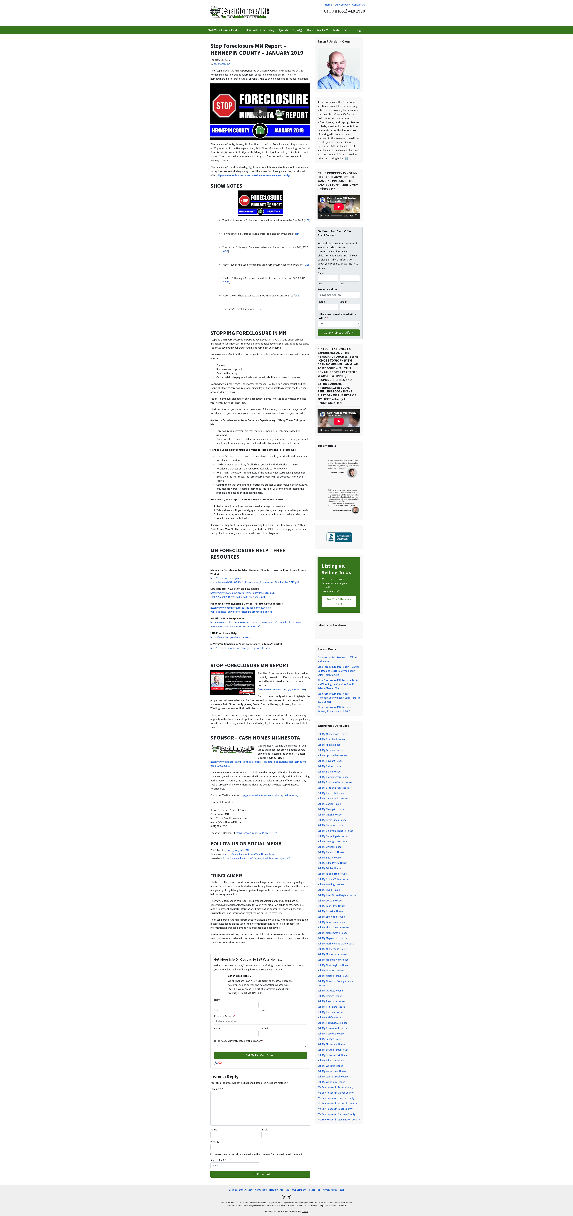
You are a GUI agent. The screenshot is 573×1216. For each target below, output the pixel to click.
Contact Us (358, 5)
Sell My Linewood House (331, 917)
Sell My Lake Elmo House (331, 906)
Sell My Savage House (330, 1039)
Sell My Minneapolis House (332, 734)
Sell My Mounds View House (333, 960)
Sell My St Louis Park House (333, 1055)
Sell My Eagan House (329, 858)
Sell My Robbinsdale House (332, 1023)
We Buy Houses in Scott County (335, 1109)
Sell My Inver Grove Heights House (337, 895)
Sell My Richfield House (330, 1017)
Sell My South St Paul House (333, 1050)
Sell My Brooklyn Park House (333, 788)
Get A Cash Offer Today (259, 30)
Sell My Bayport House (330, 761)
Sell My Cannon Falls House (333, 798)
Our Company (342, 5)
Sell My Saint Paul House (331, 739)
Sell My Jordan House (330, 901)
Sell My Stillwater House (331, 1060)
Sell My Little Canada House (333, 927)
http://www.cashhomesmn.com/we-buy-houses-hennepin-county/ (253, 175)
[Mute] (351, 215)
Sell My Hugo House (329, 890)
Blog (358, 30)
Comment (216, 1089)
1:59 (307, 220)
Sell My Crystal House (329, 847)
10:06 (226, 282)
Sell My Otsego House (330, 996)
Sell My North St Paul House (333, 976)
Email (266, 1028)
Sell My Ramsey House (330, 1012)
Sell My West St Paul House (333, 1077)
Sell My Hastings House (331, 884)
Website (215, 1142)
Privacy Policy (330, 1190)
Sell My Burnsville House (331, 793)
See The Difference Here (338, 601)
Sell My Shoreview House (331, 1044)
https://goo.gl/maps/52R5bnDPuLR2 (256, 833)
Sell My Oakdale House (330, 991)
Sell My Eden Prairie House (332, 863)
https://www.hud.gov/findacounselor (230, 637)
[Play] (321, 215)
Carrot (305, 1211)
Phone (217, 1028)
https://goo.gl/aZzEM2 (236, 850)
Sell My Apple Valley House (332, 755)
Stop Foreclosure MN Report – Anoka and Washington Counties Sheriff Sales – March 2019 (338, 684)
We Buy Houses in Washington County (339, 1120)
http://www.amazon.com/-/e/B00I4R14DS (282, 689)
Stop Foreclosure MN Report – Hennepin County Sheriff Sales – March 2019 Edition (339, 698)
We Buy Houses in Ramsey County (336, 1114)
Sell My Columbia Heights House (335, 831)
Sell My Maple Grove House (333, 933)
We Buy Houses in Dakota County (336, 1098)
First (216, 1010)
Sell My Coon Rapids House (333, 836)
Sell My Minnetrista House (332, 954)
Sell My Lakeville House (330, 911)
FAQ (287, 1190)
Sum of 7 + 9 (218, 1160)
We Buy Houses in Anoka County (335, 1087)
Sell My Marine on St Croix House (336, 944)
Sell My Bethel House (329, 766)
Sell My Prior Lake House (331, 1007)
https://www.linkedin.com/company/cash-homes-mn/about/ (256, 858)
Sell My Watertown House (332, 1071)
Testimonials (341, 30)
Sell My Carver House (329, 804)
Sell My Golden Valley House (333, 879)
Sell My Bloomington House (333, 777)
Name (217, 1000)
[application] (339, 207)
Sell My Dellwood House (331, 852)
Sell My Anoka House (329, 745)
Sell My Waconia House (330, 1066)
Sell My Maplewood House (332, 938)
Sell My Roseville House (331, 1034)
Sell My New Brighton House (333, 965)
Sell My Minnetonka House (332, 949)
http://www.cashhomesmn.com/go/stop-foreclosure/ (240, 648)
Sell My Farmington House (332, 874)
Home (328, 5)
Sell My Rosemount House (332, 1028)
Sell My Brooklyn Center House (335, 782)
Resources (314, 1190)
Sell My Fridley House (329, 868)
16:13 (298, 296)
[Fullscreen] (356, 215)
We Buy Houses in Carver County (335, 1093)
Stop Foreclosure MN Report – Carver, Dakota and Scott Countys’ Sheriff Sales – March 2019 (338, 671)
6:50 (225, 251)
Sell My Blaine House (329, 772)
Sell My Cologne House (330, 825)
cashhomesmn (222, 64)
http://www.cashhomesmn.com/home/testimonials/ (269, 795)
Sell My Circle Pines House (332, 820)
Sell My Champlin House (331, 809)
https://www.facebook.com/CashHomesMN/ (249, 854)
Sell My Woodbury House (331, 1082)
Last (264, 1010)
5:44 (298, 234)
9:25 (307, 265)
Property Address (224, 1016)
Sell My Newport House (331, 970)
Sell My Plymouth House (331, 1001)
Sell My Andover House (330, 750)
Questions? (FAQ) (290, 30)
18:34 (258, 309)
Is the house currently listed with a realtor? (238, 1041)
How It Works (316, 30)
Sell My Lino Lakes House (331, 922)
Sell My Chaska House (330, 815)
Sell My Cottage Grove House (334, 841)
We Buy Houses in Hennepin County (337, 1103)
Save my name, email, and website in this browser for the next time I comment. (258, 1154)
